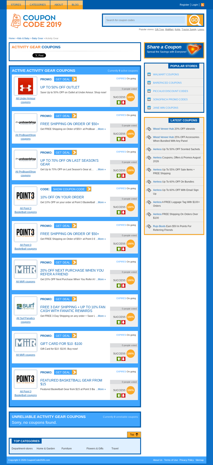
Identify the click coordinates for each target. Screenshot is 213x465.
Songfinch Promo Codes (170, 99)
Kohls (177, 29)
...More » (101, 129)
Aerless (176, 149)
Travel (115, 448)
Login (195, 4)
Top (132, 434)
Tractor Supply (189, 29)
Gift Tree (159, 29)
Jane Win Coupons (165, 107)
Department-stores (22, 448)
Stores (16, 4)
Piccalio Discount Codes (170, 91)
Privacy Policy (187, 460)
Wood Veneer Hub (174, 128)
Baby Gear (37, 38)
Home (12, 38)
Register (184, 4)
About (58, 4)
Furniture (67, 448)
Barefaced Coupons (167, 82)
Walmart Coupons (166, 74)
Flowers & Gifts (95, 448)
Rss (203, 4)
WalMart (169, 29)
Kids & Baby (23, 38)
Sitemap (200, 460)
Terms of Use (171, 460)
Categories (38, 4)
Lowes (201, 29)
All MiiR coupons (25, 281)
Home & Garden (46, 448)
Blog (75, 4)
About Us (157, 460)
